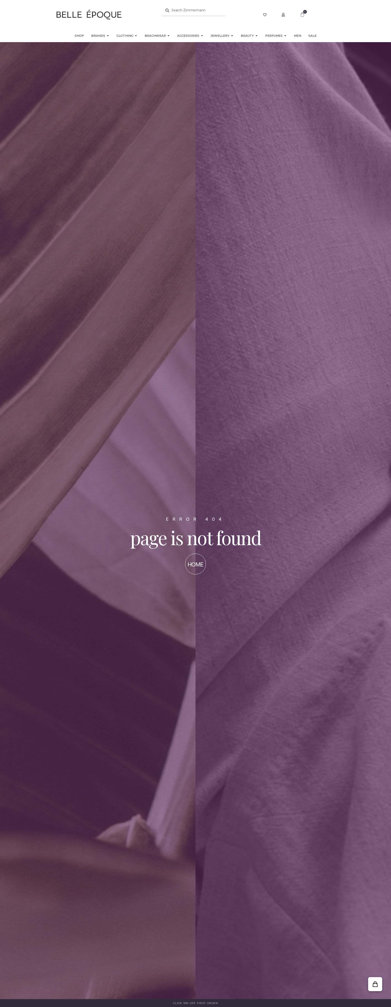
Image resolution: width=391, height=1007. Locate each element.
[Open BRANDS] (107, 36)
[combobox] (193, 10)
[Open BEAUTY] (256, 36)
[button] (375, 984)
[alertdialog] (195, 1003)
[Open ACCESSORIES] (201, 36)
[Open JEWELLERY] (232, 36)
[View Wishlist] (265, 15)
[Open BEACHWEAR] (168, 36)
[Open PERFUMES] (285, 36)
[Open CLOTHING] (135, 36)
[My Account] (284, 15)
